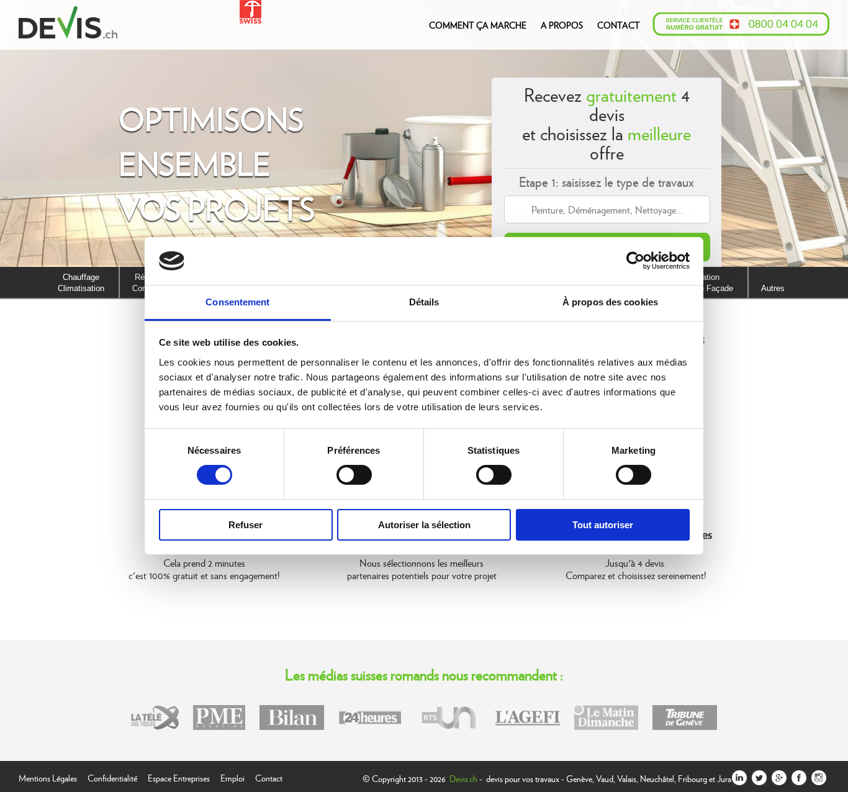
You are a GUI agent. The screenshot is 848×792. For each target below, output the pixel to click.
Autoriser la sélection (424, 525)
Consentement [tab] (237, 302)
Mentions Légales (48, 777)
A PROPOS (562, 25)
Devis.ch (463, 778)
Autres (773, 288)
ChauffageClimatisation (81, 282)
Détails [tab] (424, 302)
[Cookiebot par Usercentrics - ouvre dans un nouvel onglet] (635, 260)
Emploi (232, 777)
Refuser (245, 525)
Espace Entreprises (179, 777)
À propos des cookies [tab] (610, 302)
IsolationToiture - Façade (704, 282)
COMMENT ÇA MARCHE (477, 25)
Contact (268, 777)
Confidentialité (112, 777)
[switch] (354, 475)
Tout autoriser (602, 525)
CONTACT (618, 25)
